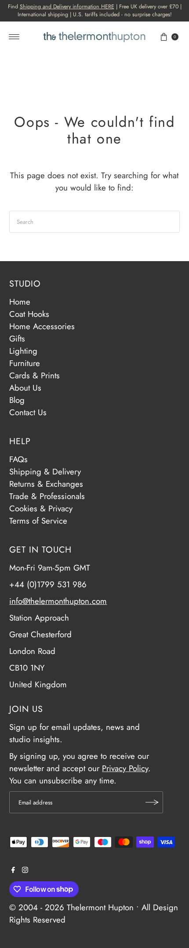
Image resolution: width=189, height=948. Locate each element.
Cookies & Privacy (41, 508)
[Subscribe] (152, 802)
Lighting (23, 351)
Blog (17, 400)
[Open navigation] (14, 37)
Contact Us (28, 412)
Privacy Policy (125, 768)
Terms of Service (38, 521)
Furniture (24, 363)
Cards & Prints (34, 375)
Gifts (17, 339)
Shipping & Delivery (45, 472)
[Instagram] (25, 870)
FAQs (18, 459)
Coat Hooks (29, 314)
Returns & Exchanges (46, 484)
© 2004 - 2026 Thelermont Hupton (71, 907)
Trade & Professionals (47, 496)
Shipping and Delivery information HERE (67, 7)
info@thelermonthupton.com (58, 601)
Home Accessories (42, 326)
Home (19, 302)
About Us (25, 388)
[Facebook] (13, 870)
